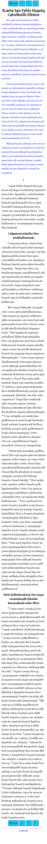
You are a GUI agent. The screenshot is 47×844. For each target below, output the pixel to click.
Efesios (13, 3)
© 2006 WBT (23, 831)
